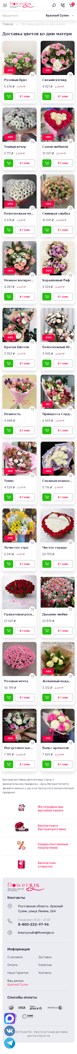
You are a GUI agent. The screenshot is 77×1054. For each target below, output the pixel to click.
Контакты (45, 973)
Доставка (45, 957)
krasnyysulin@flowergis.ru (36, 932)
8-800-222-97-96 (33, 924)
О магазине (15, 957)
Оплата (12, 965)
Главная (7, 24)
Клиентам (45, 965)
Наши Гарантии (17, 973)
